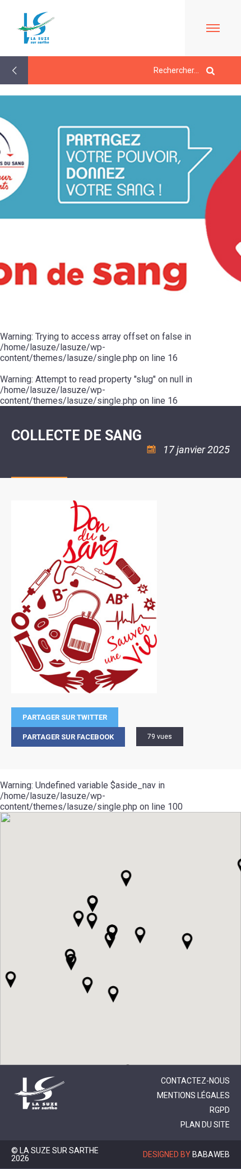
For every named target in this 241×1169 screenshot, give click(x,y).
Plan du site (205, 1124)
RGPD (220, 1109)
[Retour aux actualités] (14, 70)
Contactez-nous (195, 1080)
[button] (140, 935)
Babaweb (211, 1154)
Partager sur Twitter (64, 717)
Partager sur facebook (68, 737)
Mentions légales (193, 1095)
